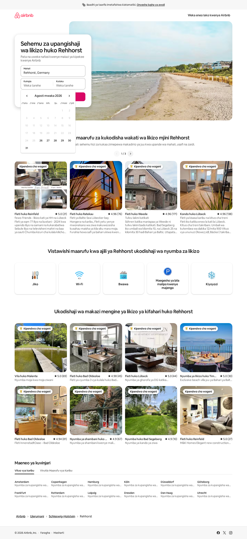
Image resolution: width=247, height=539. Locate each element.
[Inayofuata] (130, 154)
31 (26, 148)
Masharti (59, 532)
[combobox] (53, 72)
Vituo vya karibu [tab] (24, 470)
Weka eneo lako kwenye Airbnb (209, 15)
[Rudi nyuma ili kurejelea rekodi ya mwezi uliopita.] (27, 96)
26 (40, 140)
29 (62, 140)
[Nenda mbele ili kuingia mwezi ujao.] (69, 96)
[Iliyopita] (117, 154)
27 (48, 140)
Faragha (45, 532)
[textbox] (37, 85)
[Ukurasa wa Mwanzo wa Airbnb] (24, 15)
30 (69, 140)
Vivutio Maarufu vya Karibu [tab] (56, 470)
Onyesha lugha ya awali (151, 4)
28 (55, 140)
